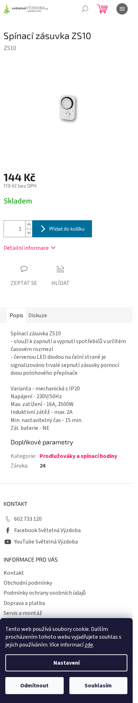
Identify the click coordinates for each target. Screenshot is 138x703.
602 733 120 (28, 519)
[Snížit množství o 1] (28, 233)
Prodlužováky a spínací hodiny (78, 456)
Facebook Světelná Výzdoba (47, 530)
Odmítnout (34, 686)
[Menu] (122, 9)
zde (89, 645)
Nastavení (66, 663)
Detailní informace (26, 248)
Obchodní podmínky (28, 583)
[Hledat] (85, 9)
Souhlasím (98, 686)
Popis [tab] (16, 315)
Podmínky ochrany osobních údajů (45, 593)
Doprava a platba (24, 603)
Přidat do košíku (67, 229)
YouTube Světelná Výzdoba (46, 542)
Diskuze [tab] (37, 315)
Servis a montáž (23, 613)
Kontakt (14, 573)
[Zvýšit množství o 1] (28, 225)
